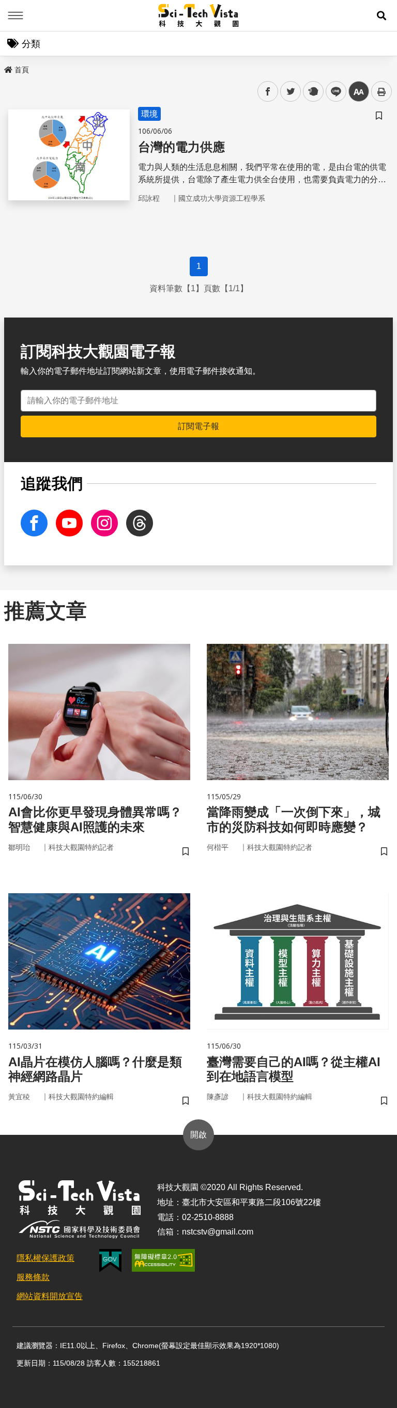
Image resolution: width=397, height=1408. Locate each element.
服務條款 (33, 1277)
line (333, 91)
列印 (381, 91)
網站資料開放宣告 (50, 1296)
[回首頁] (199, 15)
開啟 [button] (198, 1134)
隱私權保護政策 (45, 1258)
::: (7, 68)
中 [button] (359, 91)
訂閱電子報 (198, 426)
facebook (268, 91)
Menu (15, 15)
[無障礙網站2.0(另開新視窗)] (163, 1260)
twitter (291, 91)
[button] (381, 15)
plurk (312, 91)
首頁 (21, 70)
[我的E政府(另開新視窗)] (110, 1260)
